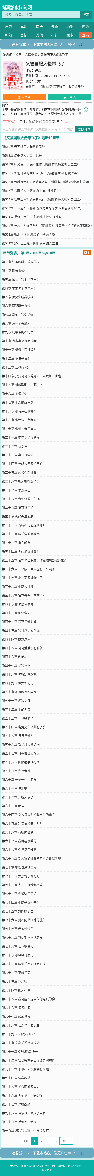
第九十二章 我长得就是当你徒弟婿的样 (28, 1060)
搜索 (85, 14)
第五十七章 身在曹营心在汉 (21, 753)
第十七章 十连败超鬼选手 (19, 402)
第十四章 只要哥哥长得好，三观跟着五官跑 (31, 376)
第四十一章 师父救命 (16, 612)
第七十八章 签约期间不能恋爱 (22, 937)
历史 (69, 26)
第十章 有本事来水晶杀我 (19, 340)
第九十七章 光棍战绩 (16, 1104)
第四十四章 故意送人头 (17, 639)
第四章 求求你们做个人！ (19, 288)
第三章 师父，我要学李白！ (21, 279)
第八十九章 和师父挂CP (18, 1034)
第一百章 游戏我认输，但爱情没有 (25, 1130)
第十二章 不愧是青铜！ (17, 358)
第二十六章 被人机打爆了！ (21, 481)
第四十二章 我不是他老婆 (19, 621)
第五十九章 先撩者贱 (16, 770)
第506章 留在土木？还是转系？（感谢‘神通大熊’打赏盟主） (42, 199)
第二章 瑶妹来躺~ (14, 270)
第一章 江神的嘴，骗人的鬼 (21, 262)
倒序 (87, 252)
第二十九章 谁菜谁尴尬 (17, 507)
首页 (8, 26)
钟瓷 (38, 70)
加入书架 (24, 97)
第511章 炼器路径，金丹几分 (22, 155)
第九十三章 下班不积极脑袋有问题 (25, 1069)
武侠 (39, 26)
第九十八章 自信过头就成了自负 (24, 1113)
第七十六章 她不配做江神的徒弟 (24, 920)
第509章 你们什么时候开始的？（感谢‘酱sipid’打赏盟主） (41, 173)
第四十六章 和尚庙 (14, 656)
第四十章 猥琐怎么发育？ (19, 604)
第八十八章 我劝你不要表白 (21, 1025)
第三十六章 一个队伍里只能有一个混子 (28, 569)
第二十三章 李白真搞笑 (17, 455)
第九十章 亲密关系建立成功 (21, 1042)
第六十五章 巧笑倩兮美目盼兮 (22, 823)
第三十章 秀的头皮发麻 (17, 516)
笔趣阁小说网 (17, 7)
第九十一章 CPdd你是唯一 (20, 1051)
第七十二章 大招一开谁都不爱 (22, 884)
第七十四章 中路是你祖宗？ (21, 902)
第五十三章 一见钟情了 (17, 718)
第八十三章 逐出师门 (16, 981)
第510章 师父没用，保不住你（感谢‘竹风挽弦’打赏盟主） (41, 164)
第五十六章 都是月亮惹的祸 (21, 744)
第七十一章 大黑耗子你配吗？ (22, 876)
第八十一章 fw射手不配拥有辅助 (24, 963)
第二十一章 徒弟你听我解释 (21, 437)
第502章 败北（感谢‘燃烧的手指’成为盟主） (31, 234)
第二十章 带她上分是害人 (19, 428)
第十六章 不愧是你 (14, 393)
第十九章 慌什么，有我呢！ (21, 419)
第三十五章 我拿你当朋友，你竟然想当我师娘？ (34, 560)
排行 (54, 35)
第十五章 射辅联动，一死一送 (22, 384)
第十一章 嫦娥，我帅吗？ (19, 349)
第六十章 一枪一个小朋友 (19, 779)
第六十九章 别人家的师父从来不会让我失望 (31, 858)
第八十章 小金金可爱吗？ (19, 955)
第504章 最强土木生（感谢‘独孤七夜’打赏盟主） (35, 217)
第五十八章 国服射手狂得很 (21, 762)
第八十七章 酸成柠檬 (16, 1016)
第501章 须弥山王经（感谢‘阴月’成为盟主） (31, 243)
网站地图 (47, 1170)
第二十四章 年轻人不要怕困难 (22, 463)
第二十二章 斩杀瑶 (14, 446)
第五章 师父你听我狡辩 (17, 297)
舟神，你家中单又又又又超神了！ (42, 121)
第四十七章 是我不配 (16, 665)
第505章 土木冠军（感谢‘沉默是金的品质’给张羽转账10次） (42, 208)
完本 (69, 35)
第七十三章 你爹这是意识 (19, 893)
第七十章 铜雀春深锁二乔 (19, 867)
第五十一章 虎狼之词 (16, 700)
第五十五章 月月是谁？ (17, 735)
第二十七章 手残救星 (16, 490)
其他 (39, 35)
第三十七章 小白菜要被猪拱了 (22, 577)
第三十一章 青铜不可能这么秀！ (24, 525)
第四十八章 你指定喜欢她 (19, 674)
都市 (54, 26)
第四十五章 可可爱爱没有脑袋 (22, 648)
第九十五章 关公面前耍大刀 (21, 1086)
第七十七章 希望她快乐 (17, 928)
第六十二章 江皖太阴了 (17, 797)
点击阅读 (69, 97)
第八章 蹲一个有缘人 (16, 323)
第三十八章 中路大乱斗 (17, 586)
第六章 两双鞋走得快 (16, 305)
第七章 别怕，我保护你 (17, 314)
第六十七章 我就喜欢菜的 (19, 841)
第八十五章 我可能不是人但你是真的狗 (28, 999)
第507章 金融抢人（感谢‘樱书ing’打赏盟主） (32, 190)
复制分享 (84, 129)
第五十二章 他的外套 (16, 709)
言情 (24, 35)
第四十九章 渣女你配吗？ (19, 683)
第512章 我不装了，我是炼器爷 (62, 86)
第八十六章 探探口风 (16, 1007)
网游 (85, 26)
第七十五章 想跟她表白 (17, 911)
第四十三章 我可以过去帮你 (21, 630)
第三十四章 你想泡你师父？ (21, 551)
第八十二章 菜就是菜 (16, 972)
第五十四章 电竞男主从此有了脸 (24, 727)
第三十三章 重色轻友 (16, 542)
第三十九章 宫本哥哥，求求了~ (23, 595)
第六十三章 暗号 (13, 806)
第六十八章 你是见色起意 (19, 849)
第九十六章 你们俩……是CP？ (23, 1095)
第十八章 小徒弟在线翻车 (19, 411)
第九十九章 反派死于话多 (19, 1121)
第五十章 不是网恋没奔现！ (21, 691)
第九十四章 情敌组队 (16, 1078)
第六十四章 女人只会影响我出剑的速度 (28, 814)
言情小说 (31, 54)
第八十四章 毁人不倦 (16, 990)
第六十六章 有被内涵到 (17, 832)
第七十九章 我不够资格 (17, 946)
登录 (85, 35)
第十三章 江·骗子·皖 (15, 367)
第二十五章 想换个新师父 (19, 472)
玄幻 (24, 26)
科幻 (8, 35)
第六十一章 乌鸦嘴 (14, 788)
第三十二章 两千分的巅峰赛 (21, 534)
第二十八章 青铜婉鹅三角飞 (21, 498)
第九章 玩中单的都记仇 (17, 332)
